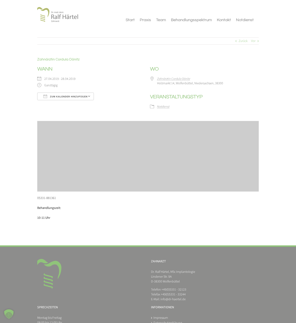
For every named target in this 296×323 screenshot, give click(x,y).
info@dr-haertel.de (173, 299)
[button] (9, 314)
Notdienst (163, 106)
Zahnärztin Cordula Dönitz (173, 79)
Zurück (243, 41)
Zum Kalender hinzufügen (68, 96)
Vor (253, 41)
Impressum (160, 318)
